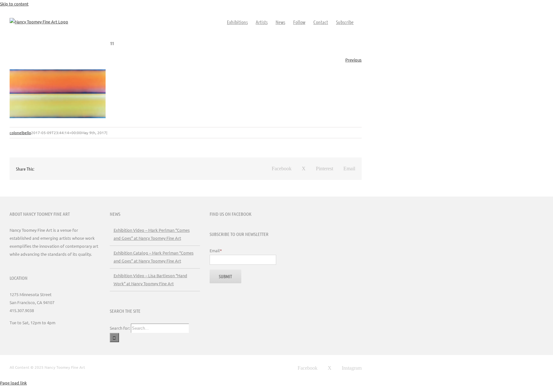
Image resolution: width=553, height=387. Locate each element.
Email (216, 250)
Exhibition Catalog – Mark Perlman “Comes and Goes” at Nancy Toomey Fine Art (154, 256)
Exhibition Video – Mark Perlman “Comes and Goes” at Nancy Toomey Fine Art (152, 234)
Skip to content (14, 3)
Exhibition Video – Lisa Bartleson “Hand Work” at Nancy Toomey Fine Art (150, 279)
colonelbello (20, 132)
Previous (353, 59)
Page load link (13, 382)
